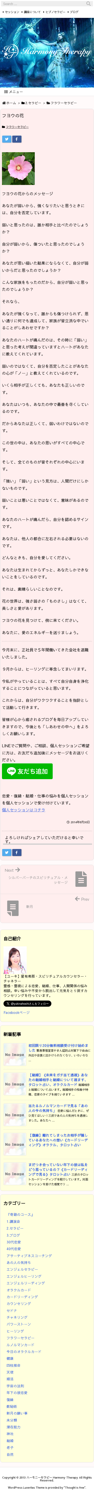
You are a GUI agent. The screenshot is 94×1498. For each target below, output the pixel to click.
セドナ (12, 1310)
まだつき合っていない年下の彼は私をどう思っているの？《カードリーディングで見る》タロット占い (58, 1169)
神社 (10, 1433)
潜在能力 (14, 1427)
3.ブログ (13, 1235)
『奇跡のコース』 (21, 1214)
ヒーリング (15, 1331)
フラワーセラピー (64, 103)
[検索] (88, 3)
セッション (12, 12)
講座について (32, 12)
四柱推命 (14, 1365)
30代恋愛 (14, 1242)
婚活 (10, 1379)
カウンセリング (19, 1303)
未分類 (12, 1420)
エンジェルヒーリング (24, 1276)
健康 (10, 1358)
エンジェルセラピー (22, 1269)
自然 (10, 1454)
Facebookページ (16, 1012)
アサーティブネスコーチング (29, 1255)
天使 (10, 1372)
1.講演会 (13, 1221)
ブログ (74, 12)
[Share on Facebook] (16, 139)
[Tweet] (6, 139)
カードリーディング (22, 1296)
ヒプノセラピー (55, 12)
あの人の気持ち (19, 1262)
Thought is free (74, 1487)
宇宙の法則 (15, 1386)
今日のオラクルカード (24, 1351)
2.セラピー (33, 103)
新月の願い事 (17, 1413)
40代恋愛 (14, 1248)
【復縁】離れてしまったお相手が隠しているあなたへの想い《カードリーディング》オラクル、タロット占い (58, 1140)
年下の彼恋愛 (17, 1392)
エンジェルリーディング (26, 1283)
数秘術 (12, 1406)
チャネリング (17, 1317)
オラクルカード (19, 1290)
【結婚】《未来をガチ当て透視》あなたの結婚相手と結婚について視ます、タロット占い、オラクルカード (58, 1080)
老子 (10, 1447)
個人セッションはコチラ (23, 810)
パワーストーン (19, 1324)
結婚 (10, 1440)
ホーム (11, 103)
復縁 (10, 1399)
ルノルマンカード (21, 1345)
